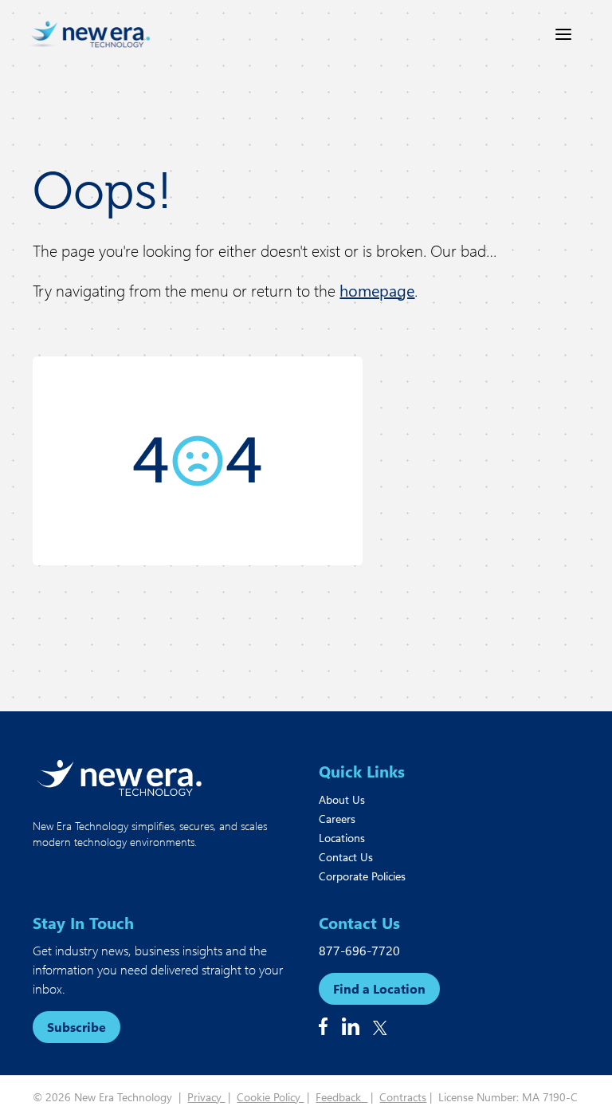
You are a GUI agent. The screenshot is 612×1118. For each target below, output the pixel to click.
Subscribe (76, 1026)
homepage (376, 290)
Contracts (402, 1096)
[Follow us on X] (380, 1028)
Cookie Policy (270, 1096)
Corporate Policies (362, 876)
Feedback (341, 1096)
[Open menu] (563, 34)
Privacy (206, 1096)
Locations (342, 837)
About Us (342, 799)
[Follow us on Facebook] (323, 1026)
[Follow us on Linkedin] (350, 1026)
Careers (337, 818)
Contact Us (346, 856)
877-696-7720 (359, 950)
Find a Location (379, 988)
